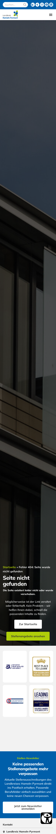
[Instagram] (42, 5)
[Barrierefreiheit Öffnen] (46, 818)
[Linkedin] (51, 5)
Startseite (9, 567)
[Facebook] (47, 5)
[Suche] (25, 4)
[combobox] (12, 4)
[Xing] (37, 5)
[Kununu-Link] (33, 5)
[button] (50, 14)
